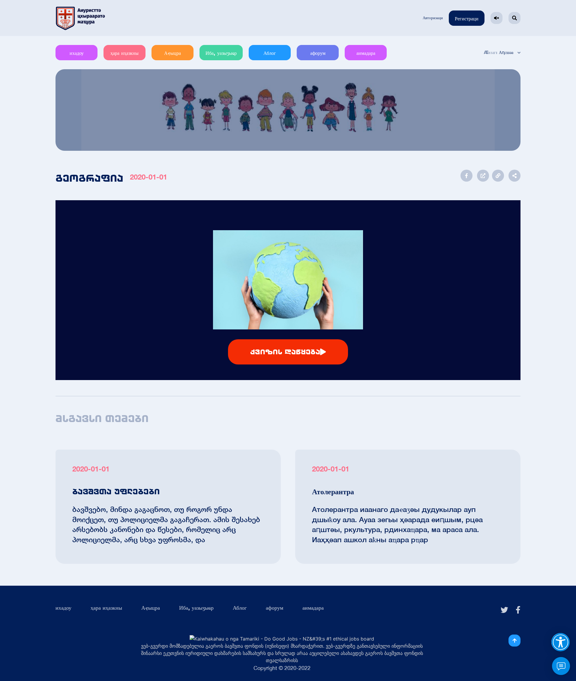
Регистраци (466, 19)
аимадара (365, 53)
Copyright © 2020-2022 (282, 668)
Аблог (269, 53)
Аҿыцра (172, 53)
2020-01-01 (148, 177)
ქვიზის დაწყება (285, 352)
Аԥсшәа (506, 52)
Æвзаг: (490, 52)
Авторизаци (433, 17)
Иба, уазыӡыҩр (221, 53)
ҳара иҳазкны (124, 53)
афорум (318, 53)
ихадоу (77, 53)
